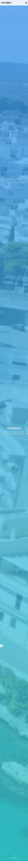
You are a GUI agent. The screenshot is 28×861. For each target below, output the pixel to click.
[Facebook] (27, 427)
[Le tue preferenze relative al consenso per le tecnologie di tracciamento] (1, 645)
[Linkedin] (27, 432)
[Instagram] (27, 434)
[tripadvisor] (27, 429)
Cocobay (6, 3)
